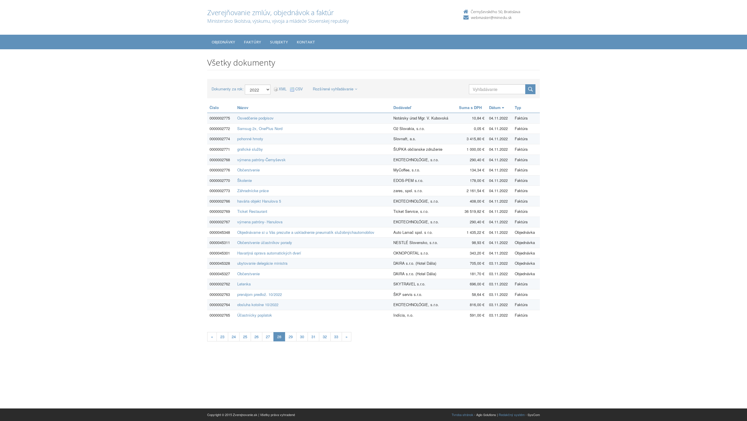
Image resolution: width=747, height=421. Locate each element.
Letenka (244, 284)
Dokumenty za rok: (228, 89)
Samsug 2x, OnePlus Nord (259, 128)
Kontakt (306, 42)
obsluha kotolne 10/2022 (257, 304)
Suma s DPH (470, 107)
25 (245, 336)
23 (222, 336)
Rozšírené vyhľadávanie (333, 89)
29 (291, 336)
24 (234, 336)
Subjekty (279, 42)
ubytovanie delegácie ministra (262, 263)
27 (268, 336)
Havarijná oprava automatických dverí (269, 253)
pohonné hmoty (250, 138)
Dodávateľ (402, 107)
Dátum (495, 107)
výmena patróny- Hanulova (259, 221)
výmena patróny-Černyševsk (261, 159)
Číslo (214, 107)
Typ (518, 107)
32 (325, 336)
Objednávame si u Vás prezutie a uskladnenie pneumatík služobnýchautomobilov (305, 232)
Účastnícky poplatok (254, 315)
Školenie (244, 180)
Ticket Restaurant (252, 211)
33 (336, 336)
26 (256, 336)
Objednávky (223, 42)
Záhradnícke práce (253, 190)
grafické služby (250, 149)
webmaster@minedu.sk (491, 17)
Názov (242, 107)
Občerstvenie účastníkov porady (264, 242)
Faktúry (252, 42)
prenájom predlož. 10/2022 (259, 294)
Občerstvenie (248, 170)
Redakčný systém (512, 414)
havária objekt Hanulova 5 (259, 201)
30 (302, 336)
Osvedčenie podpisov (255, 118)
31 (313, 336)
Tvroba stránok (462, 414)
